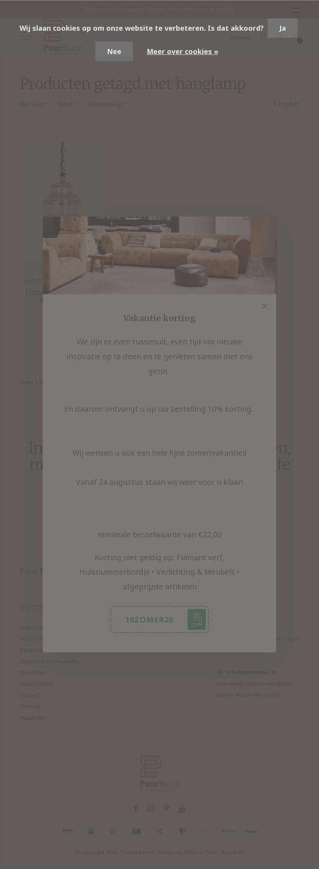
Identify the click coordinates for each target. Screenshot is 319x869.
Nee (114, 51)
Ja (282, 28)
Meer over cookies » (182, 51)
